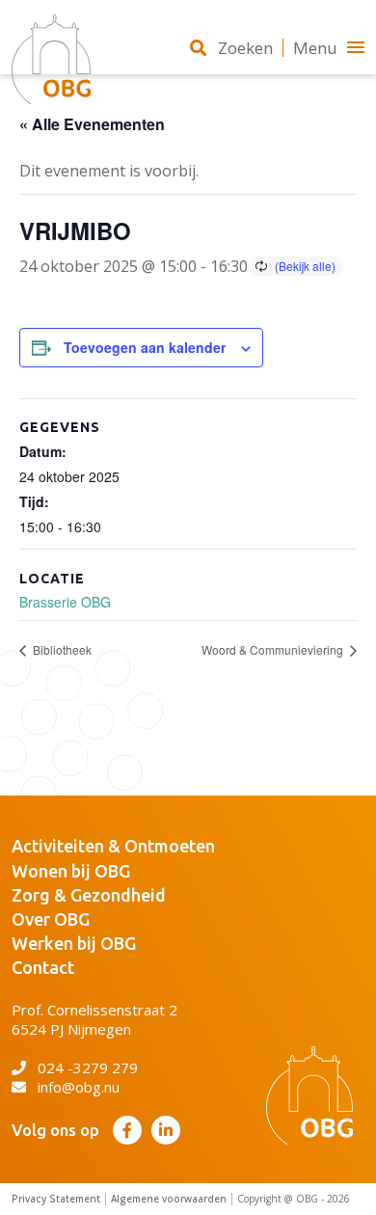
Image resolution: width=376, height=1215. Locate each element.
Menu (315, 48)
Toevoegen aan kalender (145, 347)
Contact (43, 967)
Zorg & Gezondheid (89, 894)
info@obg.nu (79, 1086)
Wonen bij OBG (71, 870)
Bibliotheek (61, 649)
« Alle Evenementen (92, 124)
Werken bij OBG (74, 943)
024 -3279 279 (88, 1067)
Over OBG (51, 919)
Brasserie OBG (65, 601)
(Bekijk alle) (305, 265)
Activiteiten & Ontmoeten (113, 845)
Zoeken (245, 48)
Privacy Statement (56, 1199)
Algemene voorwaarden (169, 1199)
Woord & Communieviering (273, 649)
